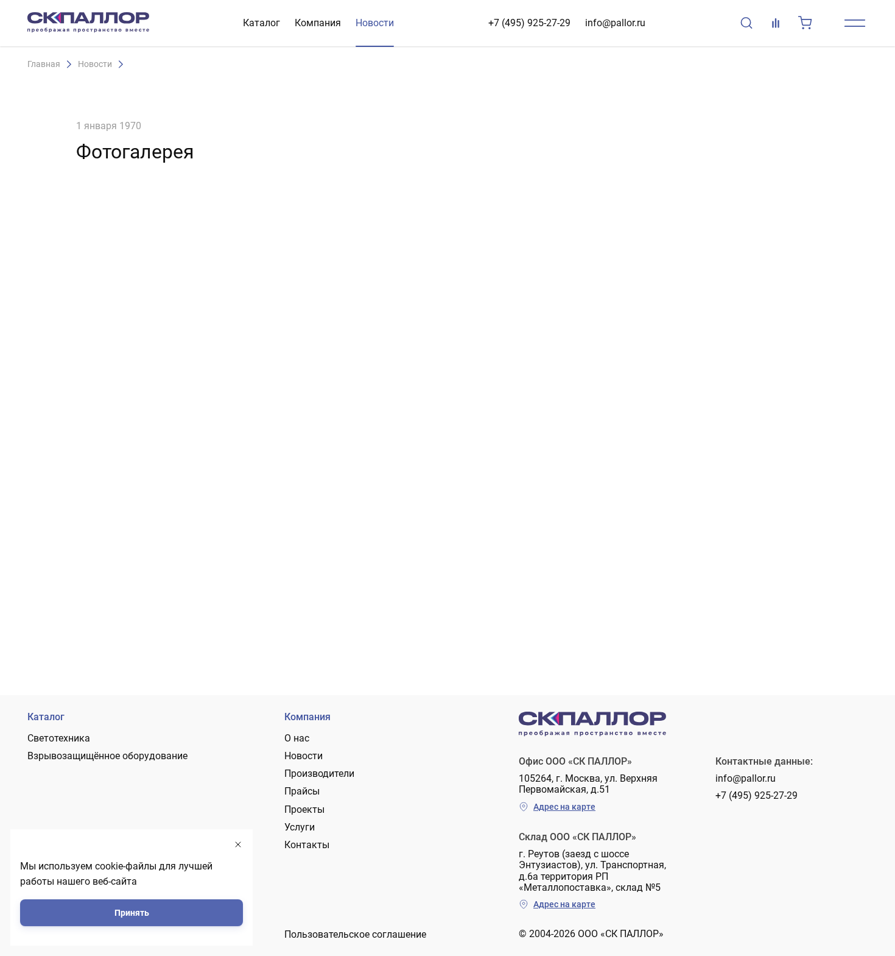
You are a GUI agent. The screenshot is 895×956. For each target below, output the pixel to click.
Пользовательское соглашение (355, 934)
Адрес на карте (564, 807)
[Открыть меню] (855, 23)
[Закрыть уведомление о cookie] (238, 845)
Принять (131, 913)
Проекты (304, 809)
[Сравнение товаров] (775, 23)
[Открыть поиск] (746, 23)
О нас (296, 738)
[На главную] (88, 23)
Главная (43, 64)
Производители (319, 773)
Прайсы (302, 791)
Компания (318, 23)
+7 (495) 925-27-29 (529, 23)
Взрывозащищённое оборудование (107, 756)
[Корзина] (805, 23)
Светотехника (58, 738)
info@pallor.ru (615, 23)
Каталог (261, 23)
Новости (375, 23)
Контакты (306, 845)
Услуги (299, 827)
